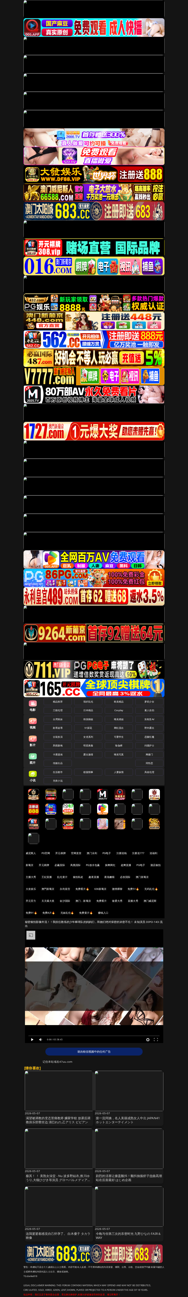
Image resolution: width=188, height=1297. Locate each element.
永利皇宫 (65, 889)
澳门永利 (92, 853)
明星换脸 (88, 745)
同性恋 (149, 763)
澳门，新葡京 (83, 901)
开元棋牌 (60, 853)
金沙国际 (65, 901)
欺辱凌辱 (58, 728)
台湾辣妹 (58, 719)
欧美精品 (119, 701)
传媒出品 (58, 763)
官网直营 (76, 853)
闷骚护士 (149, 745)
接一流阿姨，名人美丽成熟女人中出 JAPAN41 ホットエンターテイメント (128, 1120)
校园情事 (88, 772)
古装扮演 (58, 736)
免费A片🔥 (48, 912)
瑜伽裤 (118, 745)
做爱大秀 (117, 901)
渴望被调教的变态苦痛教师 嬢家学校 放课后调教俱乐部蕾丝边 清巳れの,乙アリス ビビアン (58, 1120)
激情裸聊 (117, 889)
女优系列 (88, 736)
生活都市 (58, 772)
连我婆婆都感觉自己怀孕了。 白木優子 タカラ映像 (58, 1235)
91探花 (88, 728)
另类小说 (58, 780)
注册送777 (138, 853)
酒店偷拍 (155, 865)
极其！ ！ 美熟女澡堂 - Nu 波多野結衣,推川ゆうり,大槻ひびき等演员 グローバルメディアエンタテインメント (58, 1180)
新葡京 (29, 865)
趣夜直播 (93, 877)
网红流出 (119, 728)
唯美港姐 (119, 719)
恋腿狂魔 (149, 736)
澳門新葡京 (48, 889)
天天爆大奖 (48, 901)
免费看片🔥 (82, 889)
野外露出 (149, 728)
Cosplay (118, 710)
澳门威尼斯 (150, 901)
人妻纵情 (119, 772)
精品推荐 (58, 701)
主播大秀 (31, 877)
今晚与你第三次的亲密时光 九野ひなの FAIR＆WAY (128, 1235)
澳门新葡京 (142, 877)
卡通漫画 (58, 754)
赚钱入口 (103, 912)
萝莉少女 (149, 701)
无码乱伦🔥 (151, 889)
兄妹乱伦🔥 (67, 912)
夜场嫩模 (109, 877)
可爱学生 (119, 736)
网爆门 (149, 754)
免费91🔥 (31, 912)
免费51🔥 (133, 889)
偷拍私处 (78, 877)
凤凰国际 (75, 865)
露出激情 (88, 754)
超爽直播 (126, 865)
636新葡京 (100, 889)
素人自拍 (149, 710)
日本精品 (88, 710)
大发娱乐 (31, 889)
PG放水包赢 (93, 865)
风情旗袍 (58, 745)
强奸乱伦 (88, 701)
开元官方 (31, 901)
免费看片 (101, 901)
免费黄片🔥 (86, 912)
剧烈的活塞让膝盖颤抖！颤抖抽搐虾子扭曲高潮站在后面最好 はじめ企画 (129, 1178)
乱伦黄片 (62, 877)
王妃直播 (46, 877)
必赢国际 (60, 865)
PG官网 (45, 853)
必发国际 (125, 877)
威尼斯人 (31, 853)
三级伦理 (58, 710)
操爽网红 (110, 865)
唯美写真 (119, 754)
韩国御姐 (88, 719)
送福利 (153, 853)
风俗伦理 (149, 772)
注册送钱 (121, 853)
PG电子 (106, 853)
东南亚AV (149, 719)
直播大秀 (133, 901)
